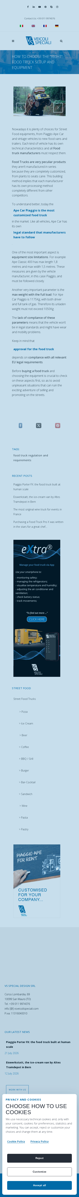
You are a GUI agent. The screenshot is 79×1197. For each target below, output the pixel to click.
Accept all (39, 1185)
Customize (39, 1171)
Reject (39, 1158)
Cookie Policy (16, 1141)
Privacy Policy (39, 1141)
